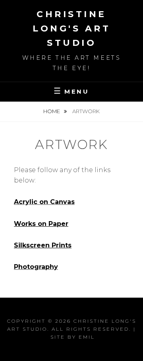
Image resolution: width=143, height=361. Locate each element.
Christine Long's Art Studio (71, 28)
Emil (87, 337)
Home (52, 111)
